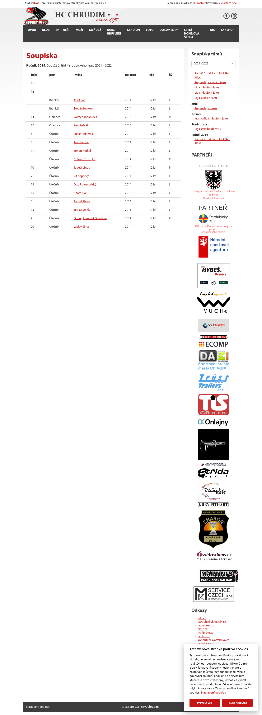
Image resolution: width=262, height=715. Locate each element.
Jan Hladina (81, 142)
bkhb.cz (203, 629)
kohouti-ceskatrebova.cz (213, 640)
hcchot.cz (204, 636)
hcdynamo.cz (206, 625)
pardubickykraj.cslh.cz (212, 622)
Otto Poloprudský (85, 184)
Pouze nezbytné (237, 702)
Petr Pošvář (81, 125)
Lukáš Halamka (83, 134)
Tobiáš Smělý (82, 210)
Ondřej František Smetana (90, 218)
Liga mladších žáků (206, 87)
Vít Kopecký (81, 176)
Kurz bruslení (114, 32)
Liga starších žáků (205, 98)
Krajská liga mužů (205, 108)
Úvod (32, 30)
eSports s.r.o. (132, 706)
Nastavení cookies (37, 706)
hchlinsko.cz (205, 632)
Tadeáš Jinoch (82, 167)
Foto (149, 30)
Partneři (62, 30)
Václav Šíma (81, 226)
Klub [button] (46, 30)
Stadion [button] (133, 30)
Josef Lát (79, 100)
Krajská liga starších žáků (210, 82)
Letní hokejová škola (191, 34)
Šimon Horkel (82, 150)
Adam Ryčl (80, 193)
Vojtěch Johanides (85, 117)
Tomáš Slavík (82, 201)
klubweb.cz (199, 3)
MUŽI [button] (79, 30)
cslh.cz (202, 618)
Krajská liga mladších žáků (211, 118)
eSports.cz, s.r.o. (228, 3)
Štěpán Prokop (83, 108)
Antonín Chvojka (84, 159)
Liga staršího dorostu (207, 129)
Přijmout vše (204, 702)
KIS (212, 30)
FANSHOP (227, 30)
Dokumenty (169, 30)
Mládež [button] (95, 30)
